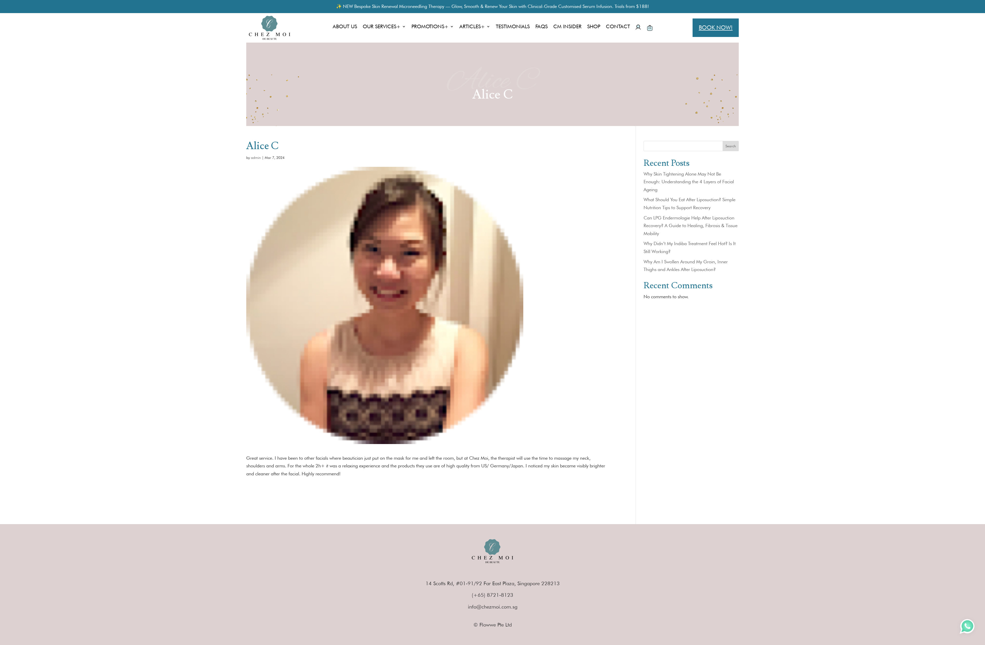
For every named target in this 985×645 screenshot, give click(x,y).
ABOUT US (345, 27)
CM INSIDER (567, 27)
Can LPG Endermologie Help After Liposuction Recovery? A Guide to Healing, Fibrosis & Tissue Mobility (690, 225)
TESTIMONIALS (513, 27)
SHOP (593, 27)
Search (730, 146)
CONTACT (618, 27)
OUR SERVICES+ (382, 27)
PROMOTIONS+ (430, 27)
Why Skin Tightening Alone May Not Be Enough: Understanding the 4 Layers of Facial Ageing (689, 181)
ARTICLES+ (472, 27)
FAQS (541, 27)
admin (256, 158)
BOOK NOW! (716, 27)
